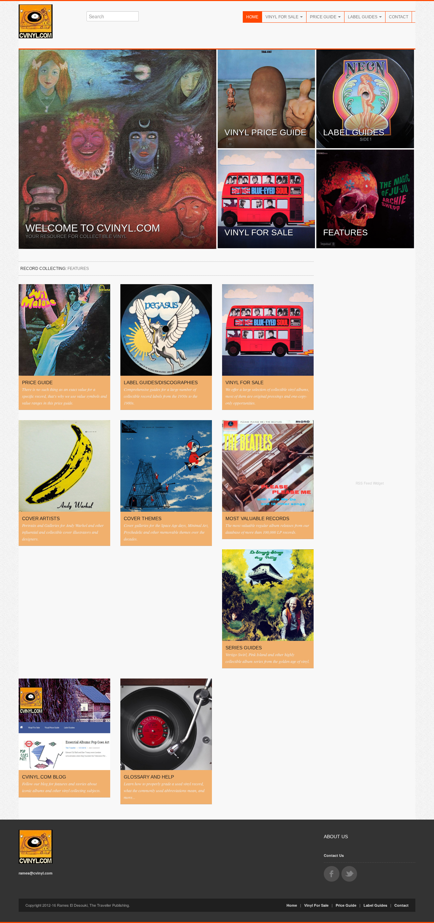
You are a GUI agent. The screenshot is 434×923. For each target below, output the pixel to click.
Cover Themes (142, 518)
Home (252, 17)
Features (345, 232)
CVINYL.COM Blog (44, 777)
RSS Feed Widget (370, 483)
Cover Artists (41, 518)
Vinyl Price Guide (265, 132)
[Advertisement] (369, 594)
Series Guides (243, 647)
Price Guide (323, 17)
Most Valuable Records (257, 518)
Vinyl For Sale (282, 17)
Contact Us (334, 855)
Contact (398, 17)
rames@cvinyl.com (36, 873)
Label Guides (363, 17)
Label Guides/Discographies (161, 382)
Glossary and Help (149, 777)
